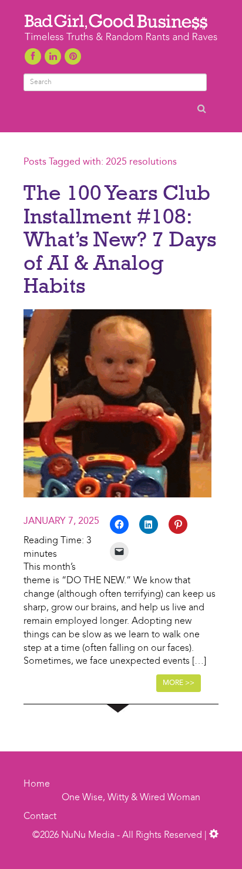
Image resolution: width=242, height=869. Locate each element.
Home (36, 784)
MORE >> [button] (178, 683)
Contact (39, 816)
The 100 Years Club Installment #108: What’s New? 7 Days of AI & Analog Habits (119, 239)
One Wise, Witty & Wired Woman (131, 798)
